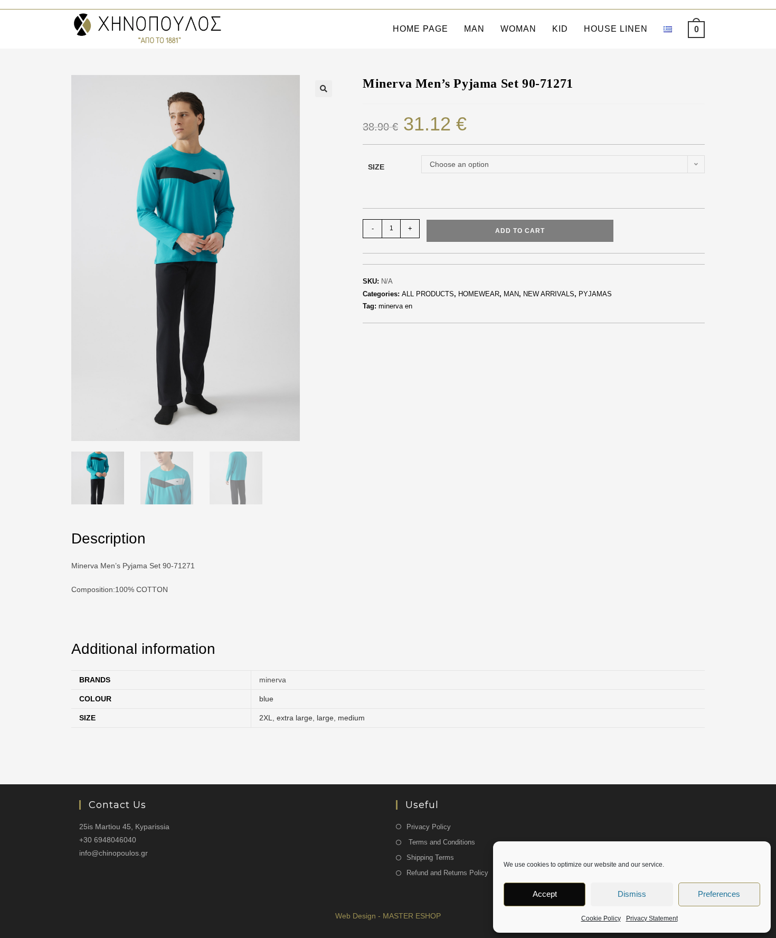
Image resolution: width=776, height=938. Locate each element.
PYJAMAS (595, 294)
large (325, 718)
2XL (265, 718)
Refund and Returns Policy (447, 873)
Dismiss (632, 893)
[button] (323, 88)
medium (351, 718)
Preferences (719, 893)
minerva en (395, 306)
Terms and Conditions (440, 842)
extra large (295, 718)
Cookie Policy (601, 918)
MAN (511, 294)
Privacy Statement (652, 918)
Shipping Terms (430, 857)
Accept (545, 893)
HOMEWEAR (478, 294)
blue (266, 699)
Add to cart (520, 230)
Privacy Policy (428, 827)
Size (376, 167)
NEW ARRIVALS (548, 294)
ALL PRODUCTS (428, 294)
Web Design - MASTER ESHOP (388, 916)
